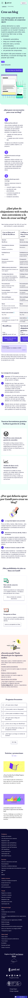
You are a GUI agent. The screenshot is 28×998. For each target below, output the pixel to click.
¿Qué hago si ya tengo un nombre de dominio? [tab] (15, 734)
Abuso (2, 909)
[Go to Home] (8, 3)
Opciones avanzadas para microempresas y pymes (13, 868)
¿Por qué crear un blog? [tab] (11, 705)
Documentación (5, 884)
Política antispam (5, 924)
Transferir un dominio (6, 895)
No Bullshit (3, 943)
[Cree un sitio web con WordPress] (10, 333)
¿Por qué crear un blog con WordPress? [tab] (12, 718)
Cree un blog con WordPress (14, 70)
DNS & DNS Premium (6, 855)
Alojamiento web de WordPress (8, 842)
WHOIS (3, 874)
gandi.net (4, 6)
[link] (7, 975)
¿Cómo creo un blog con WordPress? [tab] (15, 723)
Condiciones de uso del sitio (8, 911)
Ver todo (14, 755)
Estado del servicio (6, 882)
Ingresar (23, 3)
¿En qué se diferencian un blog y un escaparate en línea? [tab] (14, 728)
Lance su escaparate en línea (12, 624)
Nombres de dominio (6, 836)
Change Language (14, 991)
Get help (14, 742)
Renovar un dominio (6, 897)
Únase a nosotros (5, 947)
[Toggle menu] (2, 2)
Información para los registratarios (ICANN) (11, 919)
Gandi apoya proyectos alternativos (10, 938)
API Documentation (6, 887)
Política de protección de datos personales (11, 926)
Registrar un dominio (6, 893)
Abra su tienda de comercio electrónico (14, 597)
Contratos (3, 914)
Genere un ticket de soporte (8, 673)
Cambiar (24, 349)
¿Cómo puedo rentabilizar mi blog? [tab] (14, 713)
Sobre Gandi (4, 936)
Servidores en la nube (6, 901)
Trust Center (4, 941)
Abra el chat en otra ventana (9, 679)
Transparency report (6, 930)
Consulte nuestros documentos (9, 666)
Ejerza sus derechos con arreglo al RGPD (11, 928)
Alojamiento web (5, 840)
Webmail (3, 870)
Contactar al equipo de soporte (9, 880)
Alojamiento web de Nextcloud (8, 845)
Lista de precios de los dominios (9, 838)
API (2, 872)
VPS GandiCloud (5, 849)
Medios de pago (5, 922)
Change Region (13, 989)
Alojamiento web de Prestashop (9, 847)
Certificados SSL (5, 853)
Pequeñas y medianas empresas (9, 866)
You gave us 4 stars (14, 977)
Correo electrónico (6, 851)
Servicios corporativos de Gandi (9, 861)
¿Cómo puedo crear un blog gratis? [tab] (14, 709)
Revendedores (5, 863)
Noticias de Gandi (5, 945)
